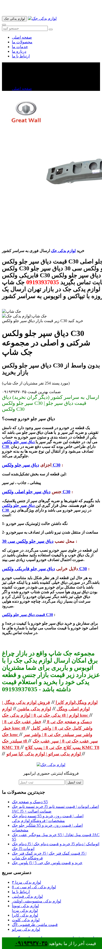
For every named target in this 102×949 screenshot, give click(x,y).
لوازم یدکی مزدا (25, 910)
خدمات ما (20, 47)
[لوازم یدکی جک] (42, 18)
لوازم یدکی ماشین (33, 708)
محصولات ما (22, 42)
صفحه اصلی (22, 37)
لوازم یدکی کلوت (26, 920)
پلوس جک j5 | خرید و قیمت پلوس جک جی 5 (47, 863)
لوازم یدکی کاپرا (25, 915)
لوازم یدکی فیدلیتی (27, 896)
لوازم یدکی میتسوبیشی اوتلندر (36, 901)
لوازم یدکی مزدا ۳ (26, 882)
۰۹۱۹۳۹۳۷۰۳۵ (31, 943)
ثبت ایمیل (74, 782)
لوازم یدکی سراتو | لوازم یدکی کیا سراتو (44, 753)
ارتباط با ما (21, 56)
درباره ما (19, 51)
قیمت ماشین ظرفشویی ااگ (35, 925)
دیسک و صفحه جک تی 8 (69, 721)
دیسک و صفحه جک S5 (30, 802)
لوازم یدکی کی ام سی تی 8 (34, 887)
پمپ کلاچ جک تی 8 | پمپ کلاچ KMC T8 (62, 747)
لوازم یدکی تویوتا (25, 906)
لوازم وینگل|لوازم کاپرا (76, 702)
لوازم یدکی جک (63, 251)
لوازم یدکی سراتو (26, 929)
